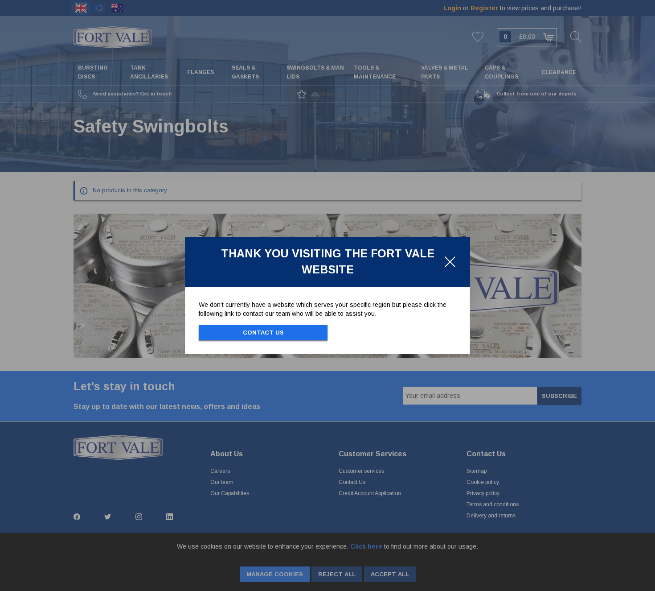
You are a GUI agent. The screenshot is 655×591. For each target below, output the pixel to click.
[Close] (450, 262)
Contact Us (263, 332)
